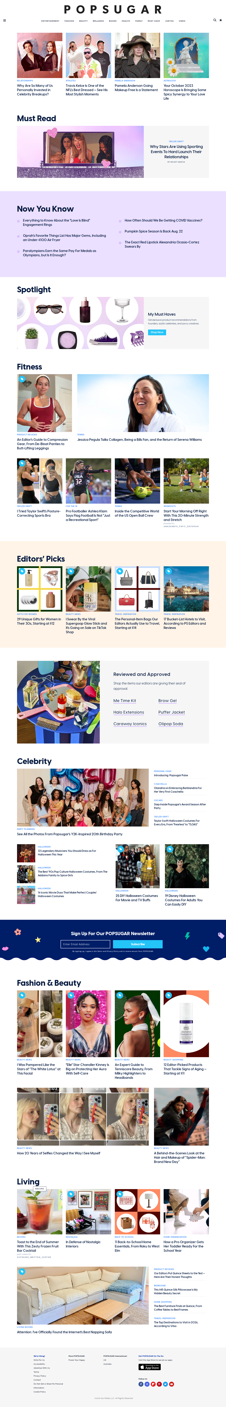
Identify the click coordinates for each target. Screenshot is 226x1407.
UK (104, 1360)
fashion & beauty (49, 983)
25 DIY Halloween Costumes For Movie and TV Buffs (137, 898)
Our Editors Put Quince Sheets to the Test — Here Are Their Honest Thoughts (179, 1275)
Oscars (158, 800)
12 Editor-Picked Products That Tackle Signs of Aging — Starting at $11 (185, 1069)
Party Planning (26, 829)
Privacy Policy (113, 951)
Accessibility (39, 1364)
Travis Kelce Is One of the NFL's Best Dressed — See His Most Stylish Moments (87, 90)
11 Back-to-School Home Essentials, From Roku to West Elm (137, 1246)
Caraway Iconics (130, 723)
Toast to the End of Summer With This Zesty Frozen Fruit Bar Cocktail (38, 1246)
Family (139, 21)
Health (126, 21)
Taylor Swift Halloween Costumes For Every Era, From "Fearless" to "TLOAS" (177, 822)
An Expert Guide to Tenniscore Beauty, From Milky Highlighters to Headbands (134, 1071)
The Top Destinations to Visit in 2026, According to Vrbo (176, 1324)
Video (182, 21)
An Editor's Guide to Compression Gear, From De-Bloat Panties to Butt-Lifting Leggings (42, 444)
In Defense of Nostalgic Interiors (83, 1244)
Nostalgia (72, 1237)
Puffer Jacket (171, 712)
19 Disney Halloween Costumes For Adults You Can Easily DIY (184, 900)
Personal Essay (163, 771)
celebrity (34, 761)
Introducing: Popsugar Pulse (171, 775)
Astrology (170, 81)
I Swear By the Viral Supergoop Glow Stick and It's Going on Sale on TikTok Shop (86, 625)
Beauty (83, 21)
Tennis (80, 435)
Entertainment (50, 21)
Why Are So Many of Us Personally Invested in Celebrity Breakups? (35, 90)
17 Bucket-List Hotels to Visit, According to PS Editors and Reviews (185, 623)
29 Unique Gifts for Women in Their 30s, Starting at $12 (39, 621)
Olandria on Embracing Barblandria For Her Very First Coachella (178, 789)
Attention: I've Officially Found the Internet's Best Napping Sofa (64, 1332)
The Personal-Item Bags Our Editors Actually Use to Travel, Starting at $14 (137, 623)
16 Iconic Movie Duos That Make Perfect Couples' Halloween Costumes (67, 894)
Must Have (154, 21)
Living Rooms (25, 1327)
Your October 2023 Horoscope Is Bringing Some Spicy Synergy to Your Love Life (185, 92)
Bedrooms (160, 1285)
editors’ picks (41, 559)
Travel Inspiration (125, 614)
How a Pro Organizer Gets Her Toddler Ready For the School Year (184, 1246)
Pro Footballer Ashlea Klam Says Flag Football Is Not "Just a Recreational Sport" (88, 515)
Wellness (98, 21)
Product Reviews (27, 435)
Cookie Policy (40, 1392)
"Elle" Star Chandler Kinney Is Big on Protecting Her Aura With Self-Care (87, 1069)
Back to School (124, 1237)
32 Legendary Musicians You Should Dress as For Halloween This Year (67, 852)
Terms (100, 951)
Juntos (169, 21)
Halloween (44, 847)
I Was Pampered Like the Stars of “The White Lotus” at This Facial (39, 1069)
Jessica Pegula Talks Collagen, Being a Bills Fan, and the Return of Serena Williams (139, 440)
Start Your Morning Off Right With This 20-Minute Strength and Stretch (186, 515)
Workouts (170, 506)
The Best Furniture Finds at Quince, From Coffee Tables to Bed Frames (178, 1307)
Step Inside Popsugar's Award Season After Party (180, 806)
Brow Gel (167, 700)
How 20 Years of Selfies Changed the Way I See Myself (58, 1153)
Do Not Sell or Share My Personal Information (48, 1386)
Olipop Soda (170, 723)
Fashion (69, 21)
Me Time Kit (124, 700)
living (28, 1181)
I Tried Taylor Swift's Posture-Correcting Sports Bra (39, 513)
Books (113, 21)
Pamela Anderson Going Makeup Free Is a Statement (136, 88)
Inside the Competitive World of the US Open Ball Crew (137, 513)
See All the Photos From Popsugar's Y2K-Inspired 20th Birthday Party (70, 834)
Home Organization (175, 1237)
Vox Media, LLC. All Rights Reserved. (117, 1398)
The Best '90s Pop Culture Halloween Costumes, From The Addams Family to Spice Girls (72, 873)
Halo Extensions (128, 712)
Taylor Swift (24, 506)
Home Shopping (163, 1302)
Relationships (25, 81)
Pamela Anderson (125, 81)
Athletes (71, 81)
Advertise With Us (42, 1368)
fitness (29, 367)
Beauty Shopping (173, 1060)
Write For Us (39, 1360)
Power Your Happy (76, 1360)
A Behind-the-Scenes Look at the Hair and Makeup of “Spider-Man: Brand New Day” (180, 1157)
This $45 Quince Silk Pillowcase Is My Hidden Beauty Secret (176, 1291)
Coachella (160, 784)
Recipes (21, 1237)
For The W (71, 506)
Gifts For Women (27, 614)
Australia (107, 1364)
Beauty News (73, 614)
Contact (37, 1380)
